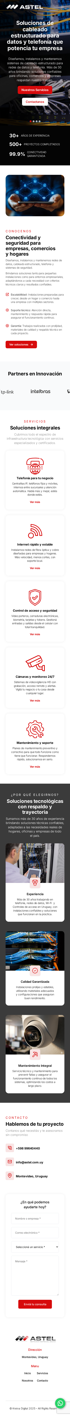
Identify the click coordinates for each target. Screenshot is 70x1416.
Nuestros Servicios (35, 90)
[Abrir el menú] (62, 7)
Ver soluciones (18, 344)
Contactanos (35, 102)
